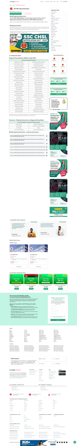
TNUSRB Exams (51, 375)
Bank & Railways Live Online (14, 437)
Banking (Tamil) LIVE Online (13, 432)
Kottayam (11, 420)
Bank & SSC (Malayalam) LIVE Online (29, 435)
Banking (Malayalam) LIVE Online (28, 432)
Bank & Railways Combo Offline (14, 428)
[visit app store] (62, 371)
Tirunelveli (11, 408)
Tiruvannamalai (40, 408)
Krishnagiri (25, 403)
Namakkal (39, 405)
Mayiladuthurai (12, 405)
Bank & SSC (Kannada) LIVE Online (44, 435)
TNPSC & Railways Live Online (43, 437)
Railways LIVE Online (56, 435)
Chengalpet (11, 400)
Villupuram (40, 410)
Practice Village (41, 380)
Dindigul (54, 400)
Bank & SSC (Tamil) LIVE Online (14, 435)
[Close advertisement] (55, 441)
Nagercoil (25, 405)
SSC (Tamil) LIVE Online (56, 432)
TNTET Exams (51, 378)
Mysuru (40, 419)
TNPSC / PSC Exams (52, 374)
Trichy (54, 408)
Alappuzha (25, 420)
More (57, 1)
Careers (40, 377)
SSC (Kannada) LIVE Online (28, 433)
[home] (14, 1)
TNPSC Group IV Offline (27, 426)
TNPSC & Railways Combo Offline (29, 428)
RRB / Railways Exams (52, 377)
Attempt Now (58, 83)
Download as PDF (28, 13)
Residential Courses (32, 374)
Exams (14, 5)
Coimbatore (40, 400)
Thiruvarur (11, 410)
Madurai (54, 403)
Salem (54, 405)
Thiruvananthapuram (27, 419)
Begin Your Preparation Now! (15, 13)
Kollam (11, 417)
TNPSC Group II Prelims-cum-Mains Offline (45, 428)
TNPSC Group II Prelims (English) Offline (59, 426)
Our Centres (47, 1)
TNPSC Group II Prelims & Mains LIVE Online (59, 433)
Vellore (25, 410)
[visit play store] (62, 374)
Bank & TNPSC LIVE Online (13, 438)
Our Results (40, 374)
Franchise (40, 375)
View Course (19, 266)
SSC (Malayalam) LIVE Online (14, 433)
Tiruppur (25, 408)
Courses (42, 1)
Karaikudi (11, 403)
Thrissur (11, 419)
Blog (54, 1)
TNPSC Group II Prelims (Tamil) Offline (44, 426)
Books (51, 1)
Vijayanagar (40, 417)
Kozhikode (25, 417)
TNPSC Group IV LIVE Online (43, 433)
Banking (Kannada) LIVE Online (43, 432)
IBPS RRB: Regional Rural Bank (20, 5)
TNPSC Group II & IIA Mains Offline (14, 426)
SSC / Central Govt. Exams (53, 372)
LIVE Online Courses (32, 372)
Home (10, 5)
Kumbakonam (40, 403)
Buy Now (16, 288)
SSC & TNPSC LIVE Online (57, 437)
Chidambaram (26, 400)
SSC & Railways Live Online (28, 437)
